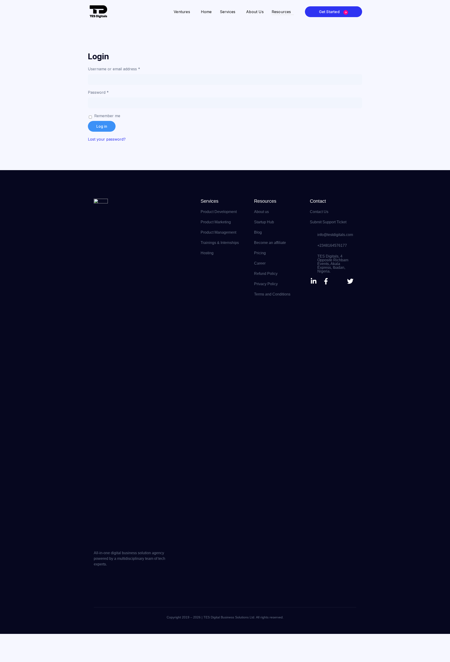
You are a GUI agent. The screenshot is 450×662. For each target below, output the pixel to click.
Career (260, 263)
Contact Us (319, 212)
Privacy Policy (266, 284)
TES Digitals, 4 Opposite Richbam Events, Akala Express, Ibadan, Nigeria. (332, 263)
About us (261, 212)
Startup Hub (264, 222)
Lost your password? (107, 139)
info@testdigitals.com (335, 235)
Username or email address (122, 68)
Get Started (330, 11)
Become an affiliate (270, 243)
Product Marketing (216, 222)
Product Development (219, 212)
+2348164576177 (332, 245)
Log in (101, 126)
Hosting (207, 253)
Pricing (260, 253)
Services (209, 201)
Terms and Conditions (272, 294)
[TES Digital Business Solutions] (98, 11)
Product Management (218, 232)
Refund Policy (266, 274)
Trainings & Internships (220, 243)
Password (106, 92)
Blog (258, 232)
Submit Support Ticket (328, 222)
